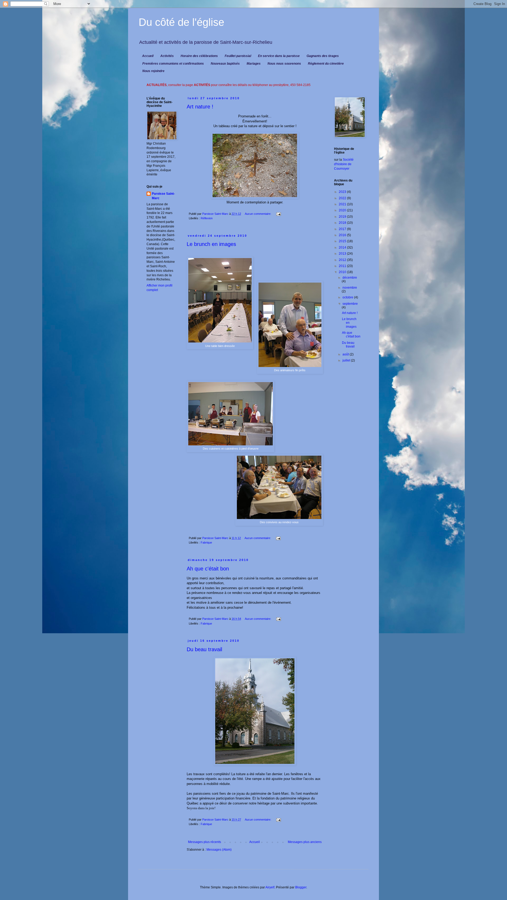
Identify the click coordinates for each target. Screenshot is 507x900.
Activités (167, 56)
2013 (343, 253)
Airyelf (269, 887)
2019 (343, 216)
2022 (343, 198)
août (346, 354)
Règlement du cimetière (326, 63)
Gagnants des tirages (323, 56)
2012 (343, 260)
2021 (343, 204)
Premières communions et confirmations (173, 63)
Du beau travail (204, 649)
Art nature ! (200, 106)
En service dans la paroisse (279, 56)
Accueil (147, 56)
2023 (343, 192)
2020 (343, 210)
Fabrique (206, 542)
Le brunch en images (211, 244)
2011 (343, 266)
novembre (349, 287)
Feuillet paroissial (238, 56)
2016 (343, 235)
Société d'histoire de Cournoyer (344, 164)
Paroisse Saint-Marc (163, 196)
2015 (343, 241)
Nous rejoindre (153, 71)
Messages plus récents (204, 842)
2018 (343, 223)
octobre (348, 297)
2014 (343, 247)
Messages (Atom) (219, 849)
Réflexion (207, 218)
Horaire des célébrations (199, 56)
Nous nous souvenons (284, 63)
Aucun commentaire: (258, 213)
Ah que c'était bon (208, 569)
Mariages (254, 63)
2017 (343, 229)
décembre (349, 277)
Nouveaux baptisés (225, 63)
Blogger (300, 887)
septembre (350, 304)
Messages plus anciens (305, 842)
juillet (346, 360)
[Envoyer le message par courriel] (278, 213)
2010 (343, 272)
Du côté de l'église (181, 22)
